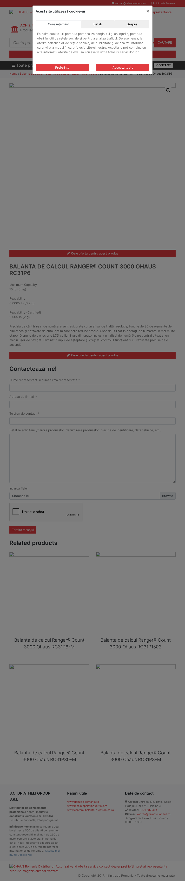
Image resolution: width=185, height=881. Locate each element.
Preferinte (62, 67)
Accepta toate (122, 67)
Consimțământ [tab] (58, 24)
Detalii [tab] (97, 24)
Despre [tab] (132, 24)
